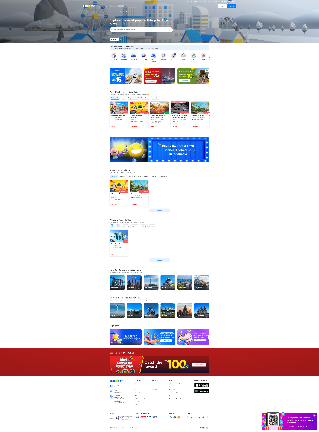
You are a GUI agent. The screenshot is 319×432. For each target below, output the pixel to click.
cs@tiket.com (117, 392)
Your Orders (223, 1)
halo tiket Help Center (175, 384)
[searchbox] (142, 30)
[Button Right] (209, 57)
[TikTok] (207, 417)
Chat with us (117, 387)
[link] (222, 6)
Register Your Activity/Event (176, 399)
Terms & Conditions (174, 393)
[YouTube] (199, 417)
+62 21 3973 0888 (119, 403)
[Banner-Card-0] (159, 149)
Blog (136, 384)
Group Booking (173, 387)
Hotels (153, 387)
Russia (116, 12)
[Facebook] (187, 417)
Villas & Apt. (155, 390)
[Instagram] (203, 417)
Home (111, 12)
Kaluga (122, 12)
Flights (154, 384)
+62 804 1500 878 (119, 399)
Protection (137, 402)
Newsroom (138, 387)
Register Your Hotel (174, 396)
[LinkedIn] (195, 417)
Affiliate (137, 396)
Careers (137, 390)
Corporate (137, 393)
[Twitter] (191, 417)
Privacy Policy (172, 390)
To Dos (154, 393)
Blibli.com (137, 405)
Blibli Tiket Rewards (213, 1)
